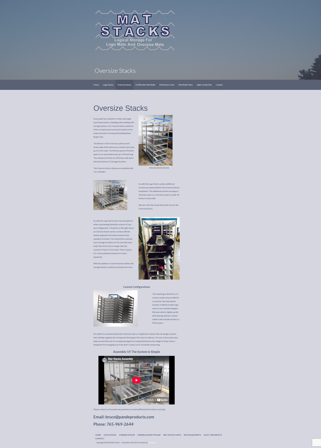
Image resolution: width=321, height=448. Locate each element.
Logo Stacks (108, 84)
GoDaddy (152, 442)
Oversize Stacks (124, 84)
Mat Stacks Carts (166, 84)
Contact (219, 84)
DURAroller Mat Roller (145, 84)
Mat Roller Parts (185, 84)
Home (96, 84)
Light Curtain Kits (204, 84)
